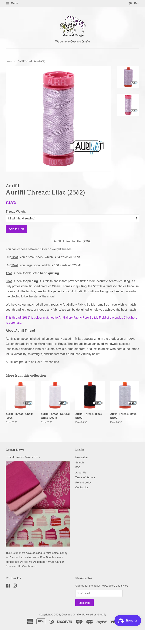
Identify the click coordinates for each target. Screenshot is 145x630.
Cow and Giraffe (71, 614)
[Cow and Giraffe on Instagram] (15, 586)
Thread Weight (15, 211)
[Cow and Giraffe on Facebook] (8, 586)
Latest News (15, 450)
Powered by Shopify (94, 614)
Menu (14, 3)
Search (79, 462)
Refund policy (83, 482)
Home (9, 61)
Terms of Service (85, 477)
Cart (136, 3)
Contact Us (82, 487)
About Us (80, 472)
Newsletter (81, 457)
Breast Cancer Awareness (23, 457)
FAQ (77, 467)
